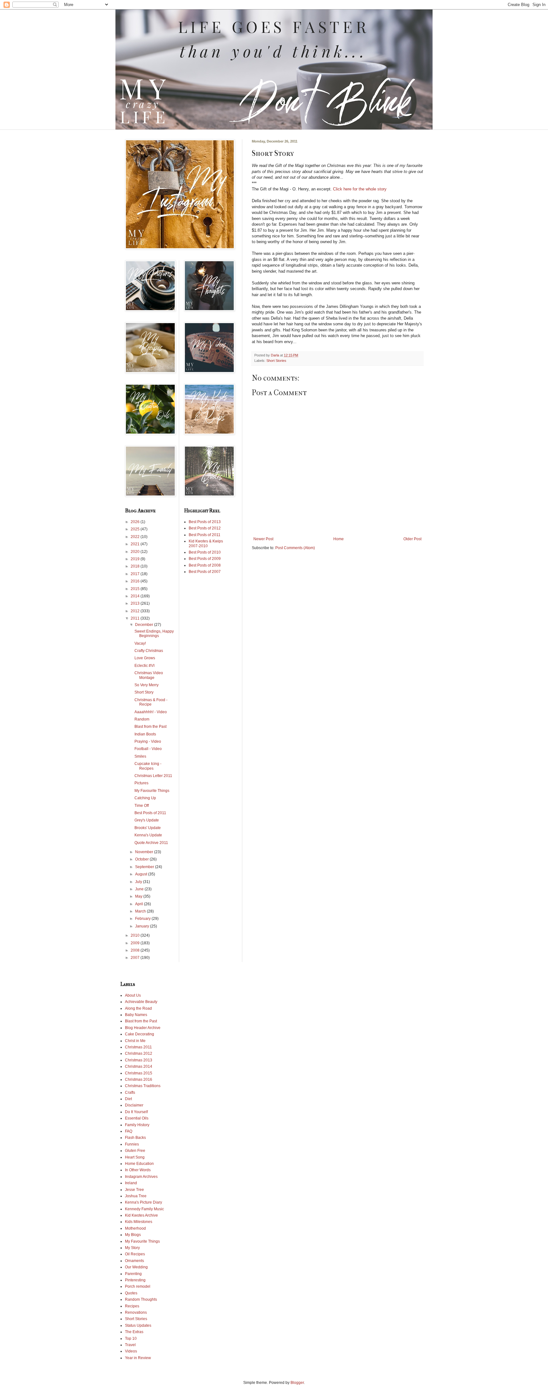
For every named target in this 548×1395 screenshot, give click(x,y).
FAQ (128, 1131)
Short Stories (276, 360)
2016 (135, 581)
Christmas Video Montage (148, 675)
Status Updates (138, 1325)
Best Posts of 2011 (150, 813)
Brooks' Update (147, 828)
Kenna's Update (148, 835)
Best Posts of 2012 (205, 528)
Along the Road (138, 1008)
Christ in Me (135, 1041)
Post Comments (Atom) (295, 548)
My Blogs (133, 1234)
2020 (135, 551)
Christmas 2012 (138, 1053)
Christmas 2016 (138, 1079)
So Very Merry (146, 685)
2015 (135, 589)
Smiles (140, 756)
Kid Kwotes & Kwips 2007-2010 (206, 543)
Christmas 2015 (138, 1073)
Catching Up (145, 798)
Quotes (131, 1293)
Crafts (130, 1092)
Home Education (139, 1163)
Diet (128, 1099)
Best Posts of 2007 (205, 571)
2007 (135, 957)
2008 (135, 950)
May (139, 896)
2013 (135, 603)
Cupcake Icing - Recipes (147, 765)
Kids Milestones (138, 1221)
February (143, 918)
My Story (132, 1248)
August (141, 874)
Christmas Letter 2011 (153, 776)
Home (338, 539)
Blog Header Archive (142, 1028)
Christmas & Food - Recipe (150, 702)
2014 (135, 596)
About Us (133, 995)
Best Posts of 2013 (205, 522)
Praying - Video (147, 741)
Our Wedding (136, 1267)
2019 (135, 559)
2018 (135, 566)
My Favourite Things (151, 790)
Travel (130, 1345)
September (145, 867)
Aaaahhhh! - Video (150, 712)
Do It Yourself (136, 1112)
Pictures (141, 783)
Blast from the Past (150, 726)
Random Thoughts (141, 1299)
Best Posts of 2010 (205, 552)
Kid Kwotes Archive (141, 1215)
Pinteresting (135, 1280)
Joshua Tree (136, 1196)
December (144, 624)
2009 (135, 943)
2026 (135, 522)
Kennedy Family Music (144, 1209)
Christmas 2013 (138, 1060)
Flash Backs (135, 1137)
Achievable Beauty (141, 1002)
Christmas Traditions (142, 1086)
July (139, 882)
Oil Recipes (135, 1254)
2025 (135, 529)
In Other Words (138, 1170)
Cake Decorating (139, 1034)
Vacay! (140, 643)
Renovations (136, 1312)
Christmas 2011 (138, 1047)
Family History (137, 1125)
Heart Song (135, 1157)
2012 (135, 611)
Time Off (141, 805)
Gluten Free (135, 1150)
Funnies (132, 1144)
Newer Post (263, 539)
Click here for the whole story (359, 189)
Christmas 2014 (138, 1066)
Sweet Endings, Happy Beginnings (154, 633)
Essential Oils (136, 1118)
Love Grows (144, 658)
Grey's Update (146, 820)
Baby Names (136, 1015)
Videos (131, 1351)
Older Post (412, 539)
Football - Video (148, 749)
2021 (135, 544)
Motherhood (135, 1228)
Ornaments (134, 1261)
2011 (135, 618)
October (142, 859)
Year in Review (138, 1358)
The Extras (134, 1332)
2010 (135, 935)
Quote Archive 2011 (151, 842)
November (144, 852)
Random (141, 719)
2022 (135, 537)
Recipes (132, 1306)
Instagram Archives (141, 1176)
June (140, 889)
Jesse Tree (134, 1189)
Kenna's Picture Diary (143, 1202)
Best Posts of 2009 (205, 558)
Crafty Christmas (148, 650)
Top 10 (131, 1338)
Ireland (131, 1183)
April (139, 904)
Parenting (133, 1274)
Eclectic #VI (144, 665)
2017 (135, 574)
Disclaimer (134, 1105)
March (141, 911)
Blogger (297, 1382)
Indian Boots (145, 734)
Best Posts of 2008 (205, 565)
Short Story (143, 692)
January (142, 926)
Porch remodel (137, 1286)
